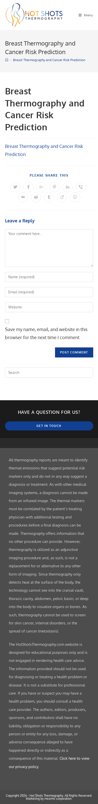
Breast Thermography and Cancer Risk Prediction (49, 60)
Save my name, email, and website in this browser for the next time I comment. (46, 333)
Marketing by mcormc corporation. (49, 798)
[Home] (6, 60)
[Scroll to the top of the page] (91, 443)
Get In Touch (48, 426)
